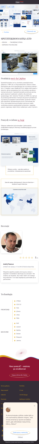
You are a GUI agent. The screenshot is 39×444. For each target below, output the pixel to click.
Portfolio (6, 32)
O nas (21, 390)
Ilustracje (3, 399)
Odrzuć (20, 437)
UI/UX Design (24, 395)
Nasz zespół (4, 390)
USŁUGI (3, 395)
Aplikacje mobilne (25, 399)
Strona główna (5, 386)
